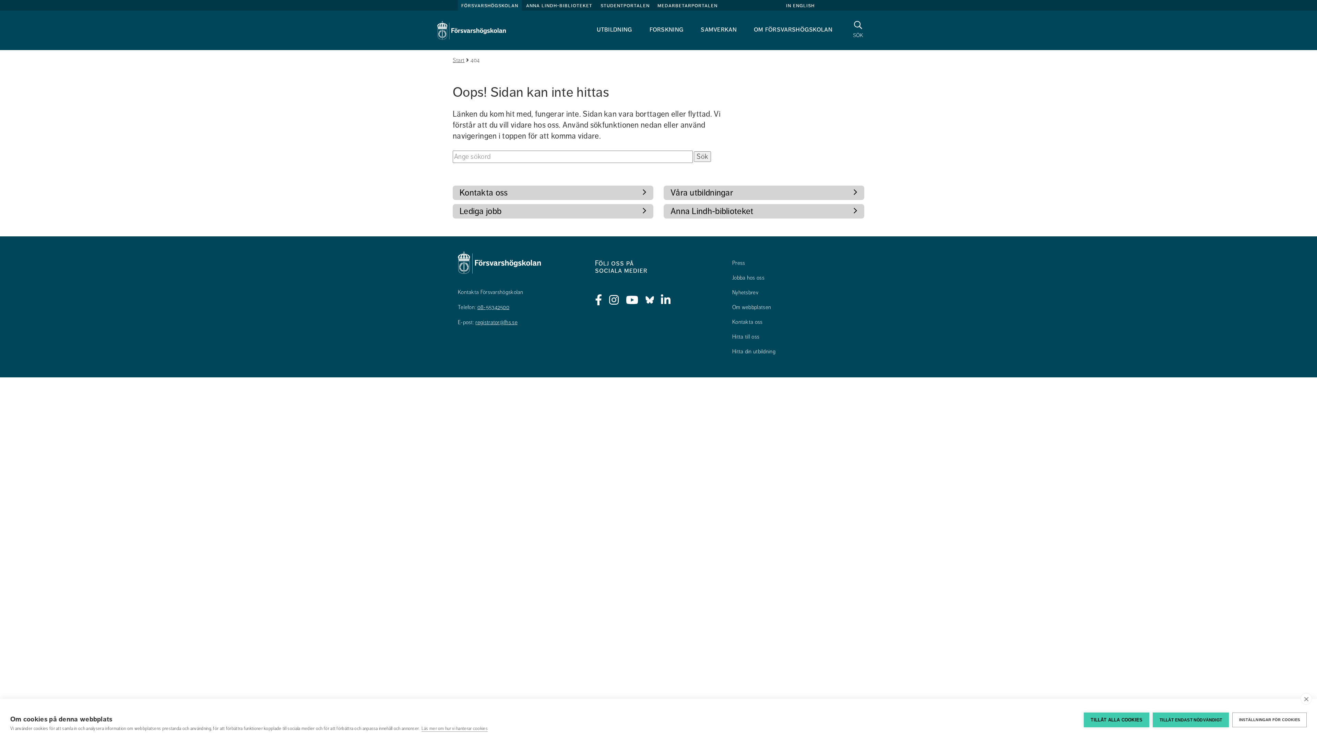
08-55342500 (493, 307)
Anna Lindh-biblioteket (559, 5)
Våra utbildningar (702, 192)
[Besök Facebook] (598, 300)
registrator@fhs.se (496, 322)
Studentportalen (625, 5)
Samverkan (719, 29)
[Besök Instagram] (614, 300)
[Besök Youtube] (632, 300)
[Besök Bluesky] (649, 300)
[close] (1306, 699)
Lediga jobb (480, 211)
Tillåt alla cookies (1116, 719)
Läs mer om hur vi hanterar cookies (455, 728)
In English (800, 5)
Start (459, 60)
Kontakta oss (484, 192)
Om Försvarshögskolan (793, 29)
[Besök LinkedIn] (666, 300)
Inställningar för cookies (1269, 720)
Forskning (667, 29)
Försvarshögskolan (489, 5)
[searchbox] (573, 157)
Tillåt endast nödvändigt (1191, 720)
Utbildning (614, 29)
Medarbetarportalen (687, 5)
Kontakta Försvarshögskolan (490, 292)
